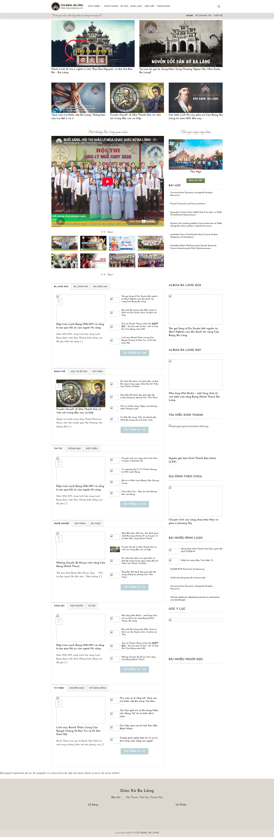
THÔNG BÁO (163, 6)
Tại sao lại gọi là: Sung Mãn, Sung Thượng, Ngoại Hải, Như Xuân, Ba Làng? (180, 71)
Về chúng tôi (203, 16)
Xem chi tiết (195, 181)
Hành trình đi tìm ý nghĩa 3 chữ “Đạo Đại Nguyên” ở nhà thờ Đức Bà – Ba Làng (92, 71)
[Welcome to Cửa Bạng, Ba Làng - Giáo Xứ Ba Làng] (67, 6)
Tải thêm (134, 353)
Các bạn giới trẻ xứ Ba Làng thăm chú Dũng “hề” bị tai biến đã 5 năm (139, 713)
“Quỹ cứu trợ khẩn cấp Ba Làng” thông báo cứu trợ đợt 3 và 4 (78, 117)
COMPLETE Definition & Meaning (187, 569)
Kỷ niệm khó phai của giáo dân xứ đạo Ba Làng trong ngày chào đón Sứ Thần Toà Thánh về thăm (139, 384)
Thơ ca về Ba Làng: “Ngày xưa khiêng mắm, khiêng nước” (138, 407)
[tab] (61, 286)
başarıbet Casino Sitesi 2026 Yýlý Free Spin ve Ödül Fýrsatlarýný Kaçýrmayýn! (196, 213)
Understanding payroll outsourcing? (188, 578)
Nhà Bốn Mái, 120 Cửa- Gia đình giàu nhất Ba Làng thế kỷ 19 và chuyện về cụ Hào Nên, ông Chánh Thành (140, 536)
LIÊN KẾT (150, 6)
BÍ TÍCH (124, 6)
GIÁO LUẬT (136, 6)
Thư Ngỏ (195, 172)
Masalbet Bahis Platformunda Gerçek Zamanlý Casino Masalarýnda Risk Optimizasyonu (193, 247)
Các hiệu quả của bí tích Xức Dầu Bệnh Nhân (139, 727)
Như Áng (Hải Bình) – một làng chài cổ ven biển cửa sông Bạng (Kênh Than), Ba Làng (139, 618)
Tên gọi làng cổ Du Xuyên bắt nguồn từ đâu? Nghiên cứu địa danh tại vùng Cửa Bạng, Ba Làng (139, 299)
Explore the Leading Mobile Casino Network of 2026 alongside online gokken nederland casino (196, 224)
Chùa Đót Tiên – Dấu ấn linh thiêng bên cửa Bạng (139, 493)
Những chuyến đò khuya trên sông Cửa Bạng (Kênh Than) (80, 565)
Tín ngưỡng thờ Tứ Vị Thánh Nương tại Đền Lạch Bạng (139, 470)
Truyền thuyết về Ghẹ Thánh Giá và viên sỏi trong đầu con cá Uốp (135, 117)
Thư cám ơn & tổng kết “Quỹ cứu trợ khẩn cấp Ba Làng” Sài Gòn (138, 699)
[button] (219, 6)
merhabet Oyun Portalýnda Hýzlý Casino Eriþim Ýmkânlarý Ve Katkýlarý (194, 235)
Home (189, 16)
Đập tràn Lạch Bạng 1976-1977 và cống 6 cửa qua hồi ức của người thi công (80, 326)
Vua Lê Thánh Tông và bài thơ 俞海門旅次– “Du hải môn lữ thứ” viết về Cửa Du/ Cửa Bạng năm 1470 (139, 326)
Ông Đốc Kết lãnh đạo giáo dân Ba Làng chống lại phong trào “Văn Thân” (139, 396)
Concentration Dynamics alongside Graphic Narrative (191, 194)
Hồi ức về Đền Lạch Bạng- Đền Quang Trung (140, 481)
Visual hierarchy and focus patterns (188, 204)
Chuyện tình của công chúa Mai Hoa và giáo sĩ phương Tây (139, 459)
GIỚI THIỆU (94, 6)
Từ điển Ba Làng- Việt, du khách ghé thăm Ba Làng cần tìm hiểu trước (138, 418)
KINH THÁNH (111, 6)
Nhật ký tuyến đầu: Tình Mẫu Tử (197, 560)
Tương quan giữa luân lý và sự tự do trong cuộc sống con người (138, 739)
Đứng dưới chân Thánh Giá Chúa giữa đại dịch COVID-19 (202, 550)
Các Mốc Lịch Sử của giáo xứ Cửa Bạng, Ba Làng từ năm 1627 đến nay (196, 117)
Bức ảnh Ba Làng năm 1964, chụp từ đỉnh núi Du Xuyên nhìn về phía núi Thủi (139, 312)
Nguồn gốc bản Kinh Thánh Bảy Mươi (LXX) (192, 460)
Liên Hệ (218, 16)
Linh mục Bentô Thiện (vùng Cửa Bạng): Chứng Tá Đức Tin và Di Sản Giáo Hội (138, 340)
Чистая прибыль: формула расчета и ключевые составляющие (194, 598)
